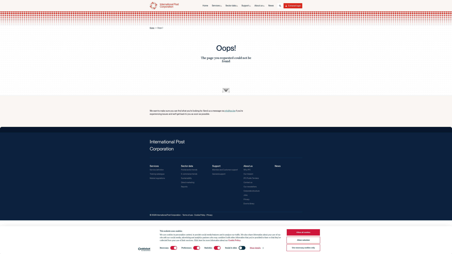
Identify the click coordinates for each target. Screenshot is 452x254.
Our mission (248, 174)
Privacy (246, 199)
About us (248, 166)
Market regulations (157, 178)
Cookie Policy (234, 240)
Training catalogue (157, 174)
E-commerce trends (189, 174)
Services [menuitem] (216, 5)
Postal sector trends (189, 170)
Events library (249, 203)
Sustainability (186, 178)
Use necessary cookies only (303, 248)
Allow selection (303, 240)
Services (154, 166)
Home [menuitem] (205, 5)
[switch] (196, 248)
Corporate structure (252, 191)
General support (218, 174)
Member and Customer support (225, 170)
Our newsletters (250, 187)
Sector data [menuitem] (231, 5)
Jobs (246, 195)
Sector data (187, 166)
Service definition (157, 170)
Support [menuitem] (245, 5)
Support (216, 166)
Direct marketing (187, 182)
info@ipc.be (230, 111)
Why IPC (247, 170)
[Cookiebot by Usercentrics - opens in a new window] (144, 249)
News (278, 166)
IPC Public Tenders (251, 178)
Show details (255, 248)
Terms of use (187, 215)
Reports (184, 187)
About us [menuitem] (258, 5)
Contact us (248, 182)
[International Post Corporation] (164, 6)
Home (152, 28)
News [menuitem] (271, 5)
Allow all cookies (303, 232)
